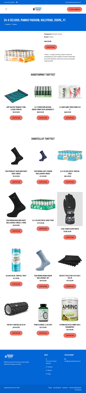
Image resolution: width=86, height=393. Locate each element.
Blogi (49, 374)
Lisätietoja (51, 47)
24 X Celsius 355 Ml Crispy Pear (43, 220)
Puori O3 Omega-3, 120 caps (43, 325)
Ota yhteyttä (57, 388)
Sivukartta (78, 390)
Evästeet (65, 388)
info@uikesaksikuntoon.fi (72, 361)
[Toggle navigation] (6, 9)
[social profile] (17, 2)
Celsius (14, 24)
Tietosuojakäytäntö (75, 388)
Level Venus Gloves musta (70, 229)
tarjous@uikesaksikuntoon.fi (73, 2)
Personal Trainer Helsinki (51, 362)
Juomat (8, 24)
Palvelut (49, 367)
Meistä (49, 370)
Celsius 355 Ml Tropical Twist (16, 276)
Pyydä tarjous (74, 9)
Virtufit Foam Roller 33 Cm (16, 325)
